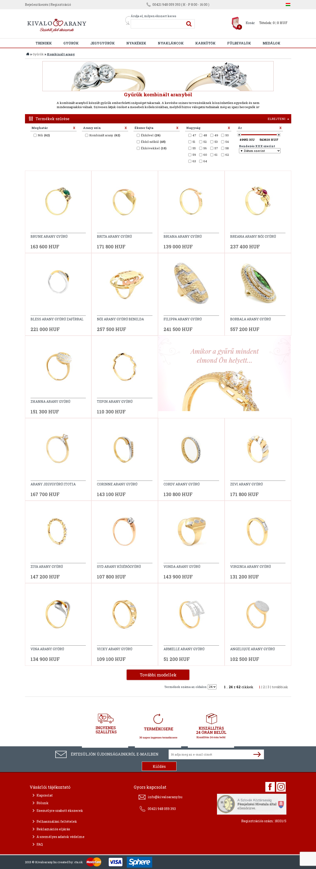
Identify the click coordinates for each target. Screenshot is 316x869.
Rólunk (43, 803)
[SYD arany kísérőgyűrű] (124, 533)
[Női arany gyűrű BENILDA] (124, 286)
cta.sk (78, 862)
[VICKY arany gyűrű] (124, 616)
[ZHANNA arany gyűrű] (58, 368)
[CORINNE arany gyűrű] (124, 451)
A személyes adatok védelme (60, 837)
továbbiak (280, 687)
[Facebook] (270, 787)
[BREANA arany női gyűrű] (258, 203)
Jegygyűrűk (102, 43)
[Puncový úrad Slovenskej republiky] (251, 803)
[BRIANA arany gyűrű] (191, 203)
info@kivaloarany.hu (165, 797)
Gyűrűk (71, 43)
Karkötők (205, 43)
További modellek (158, 675)
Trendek (44, 43)
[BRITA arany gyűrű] (124, 203)
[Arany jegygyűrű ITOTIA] (58, 451)
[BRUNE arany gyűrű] (58, 203)
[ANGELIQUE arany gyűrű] (258, 616)
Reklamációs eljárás (53, 829)
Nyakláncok (171, 43)
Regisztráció (60, 4)
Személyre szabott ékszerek (60, 810)
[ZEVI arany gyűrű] (258, 451)
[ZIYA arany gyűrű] (58, 533)
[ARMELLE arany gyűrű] (191, 616)
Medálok (271, 43)
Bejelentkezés (36, 4)
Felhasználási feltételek (57, 821)
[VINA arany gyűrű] (58, 616)
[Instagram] (281, 787)
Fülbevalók (239, 43)
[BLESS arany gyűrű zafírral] (58, 286)
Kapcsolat (45, 795)
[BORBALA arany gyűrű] (258, 286)
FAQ (40, 844)
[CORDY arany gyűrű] (191, 451)
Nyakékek (136, 43)
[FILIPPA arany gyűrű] (191, 286)
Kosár (250, 23)
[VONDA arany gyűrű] (191, 533)
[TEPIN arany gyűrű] (124, 368)
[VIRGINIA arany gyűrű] (258, 533)
